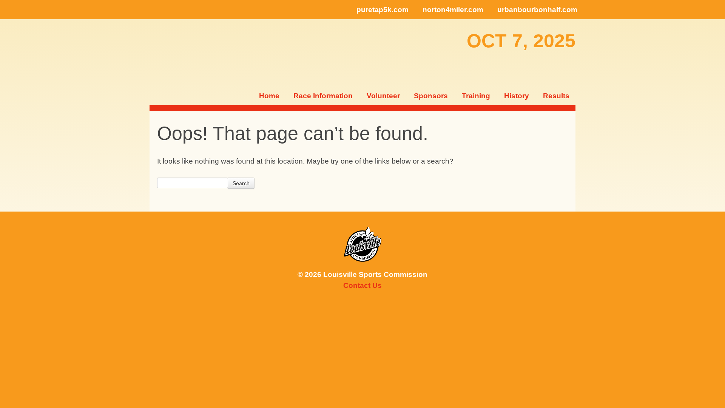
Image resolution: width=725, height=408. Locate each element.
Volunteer (383, 96)
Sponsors (431, 96)
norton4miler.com (453, 10)
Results (556, 96)
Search (241, 183)
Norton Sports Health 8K (174, 53)
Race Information (323, 96)
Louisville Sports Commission (362, 244)
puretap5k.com (382, 10)
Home (269, 96)
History (516, 96)
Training (476, 96)
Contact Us (362, 285)
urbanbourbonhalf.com (537, 10)
